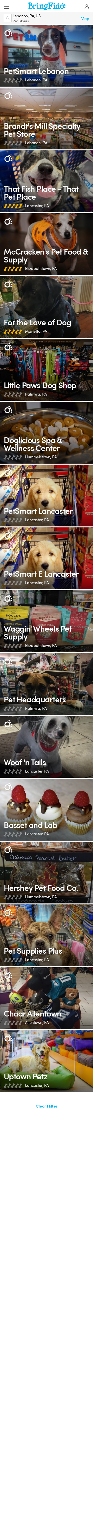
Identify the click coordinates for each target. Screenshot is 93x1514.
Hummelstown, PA (41, 457)
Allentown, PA (37, 1022)
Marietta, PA (36, 331)
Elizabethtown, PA (41, 268)
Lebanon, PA (36, 80)
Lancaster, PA (37, 205)
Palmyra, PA (36, 394)
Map (85, 18)
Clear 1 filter (46, 1106)
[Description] (8, 32)
